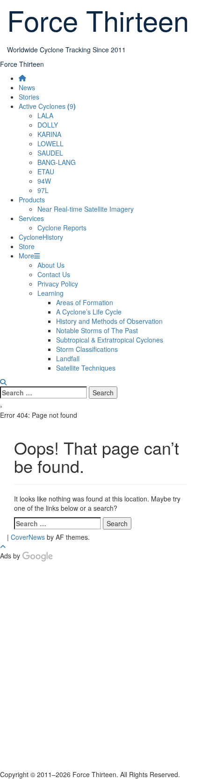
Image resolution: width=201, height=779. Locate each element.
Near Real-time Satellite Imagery (85, 209)
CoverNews (28, 537)
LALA (45, 115)
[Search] (3, 381)
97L (43, 190)
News (27, 87)
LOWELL (50, 143)
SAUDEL (50, 152)
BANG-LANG (56, 162)
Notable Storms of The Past (97, 330)
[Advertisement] (100, 667)
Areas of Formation (84, 302)
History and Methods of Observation (109, 321)
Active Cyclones (47, 106)
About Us (51, 265)
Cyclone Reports (61, 227)
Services (31, 218)
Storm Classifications (87, 349)
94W (44, 181)
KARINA (49, 134)
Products (32, 199)
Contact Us (53, 274)
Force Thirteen (22, 64)
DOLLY (47, 124)
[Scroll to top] (3, 546)
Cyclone (41, 237)
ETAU (45, 171)
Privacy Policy (57, 283)
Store (27, 246)
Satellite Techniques (85, 367)
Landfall (67, 358)
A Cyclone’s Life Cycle (89, 311)
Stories (29, 96)
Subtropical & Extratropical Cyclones (109, 339)
